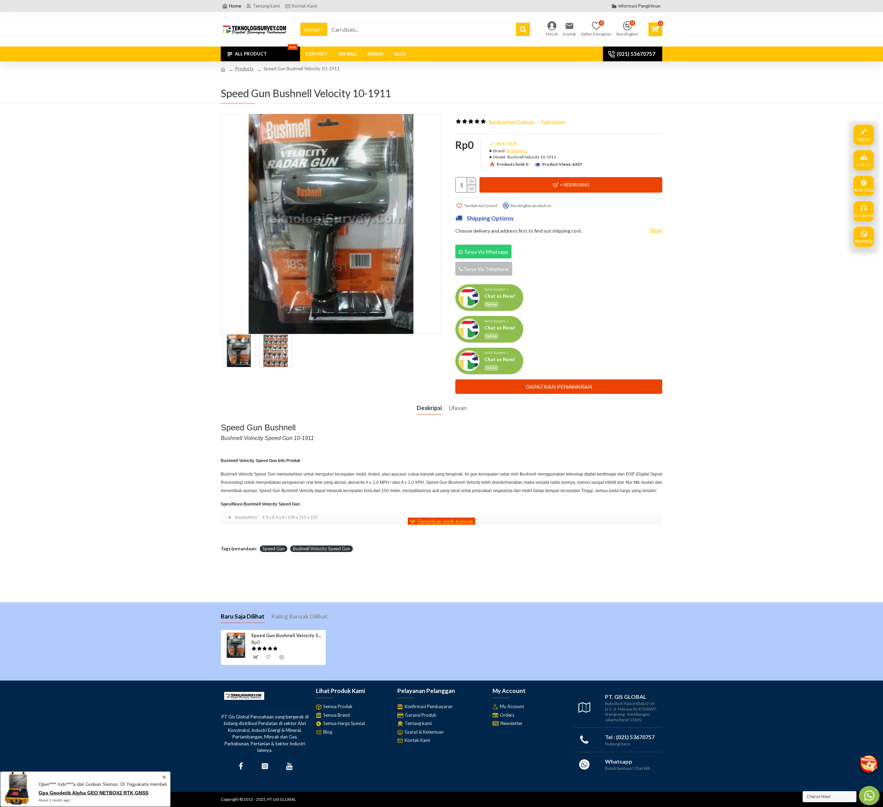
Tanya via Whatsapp (485, 252)
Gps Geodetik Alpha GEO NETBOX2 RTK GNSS (93, 792)
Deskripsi (429, 407)
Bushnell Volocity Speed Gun (321, 548)
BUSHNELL (517, 150)
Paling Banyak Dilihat (299, 616)
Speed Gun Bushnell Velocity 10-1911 (287, 635)
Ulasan (458, 407)
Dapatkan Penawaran (559, 386)
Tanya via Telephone (486, 269)
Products (244, 68)
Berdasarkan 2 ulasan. (512, 121)
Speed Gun (273, 548)
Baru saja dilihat (243, 616)
